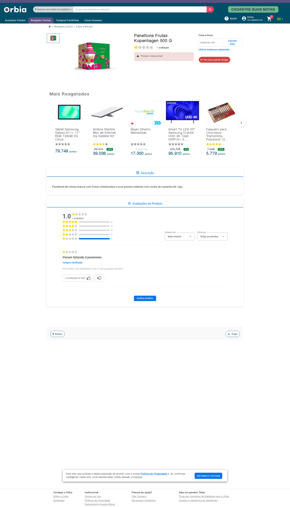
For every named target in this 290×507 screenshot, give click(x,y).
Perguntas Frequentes (144, 501)
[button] (280, 19)
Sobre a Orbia (60, 497)
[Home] (15, 9)
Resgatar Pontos (41, 20)
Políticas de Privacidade (97, 501)
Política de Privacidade (154, 474)
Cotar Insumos (93, 20)
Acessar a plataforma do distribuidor (198, 501)
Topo (234, 333)
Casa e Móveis (84, 27)
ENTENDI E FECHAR (208, 475)
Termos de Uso (93, 497)
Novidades (58, 501)
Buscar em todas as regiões (53, 9)
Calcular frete (232, 42)
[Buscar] (210, 9)
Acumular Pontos (15, 20)
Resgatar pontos (63, 27)
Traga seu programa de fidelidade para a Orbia (204, 497)
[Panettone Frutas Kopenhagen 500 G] (53, 38)
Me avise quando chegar (215, 59)
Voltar (58, 333)
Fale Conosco (139, 497)
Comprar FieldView (67, 20)
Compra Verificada (72, 262)
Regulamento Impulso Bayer (100, 504)
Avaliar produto (145, 298)
